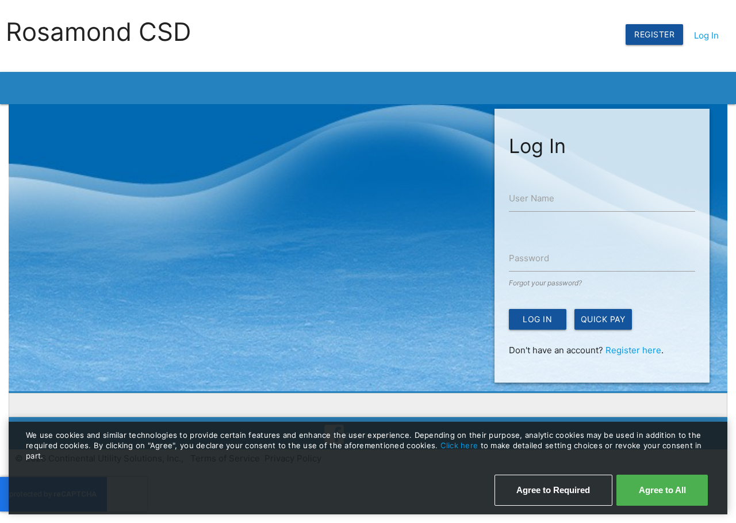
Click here (460, 445)
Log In (706, 35)
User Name (531, 198)
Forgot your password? (545, 282)
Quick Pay (603, 319)
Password (529, 258)
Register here (633, 350)
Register (654, 34)
